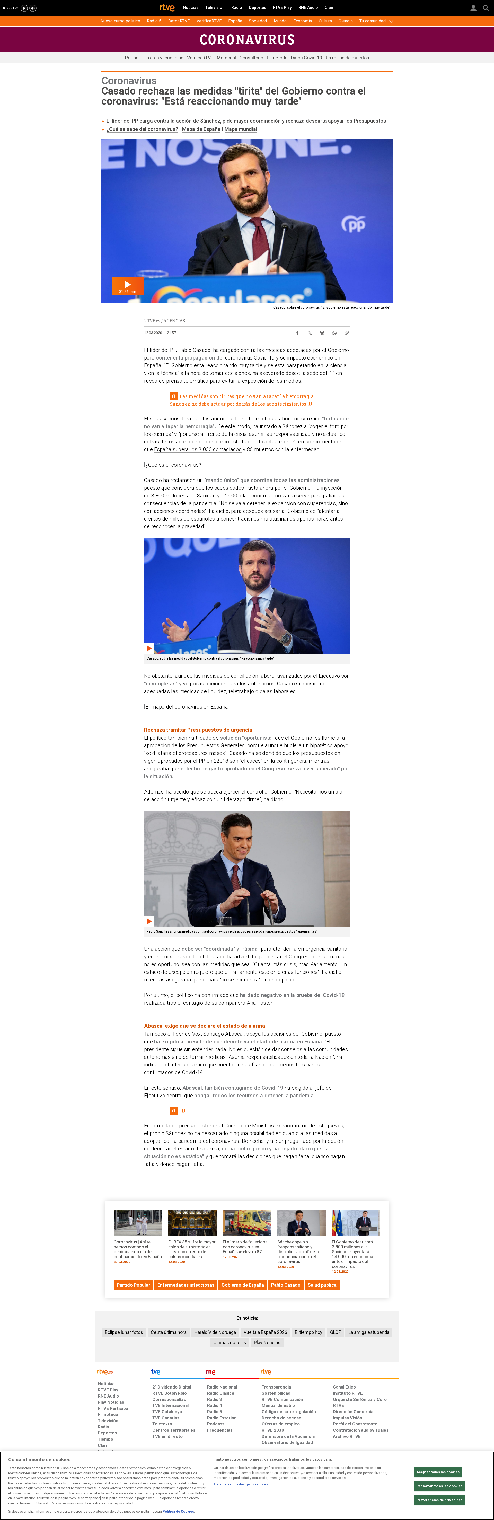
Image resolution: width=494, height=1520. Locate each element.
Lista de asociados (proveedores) (242, 1484)
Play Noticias (267, 1342)
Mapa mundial (241, 129)
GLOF (335, 1332)
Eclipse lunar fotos (124, 1332)
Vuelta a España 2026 (265, 1332)
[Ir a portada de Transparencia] (329, 1373)
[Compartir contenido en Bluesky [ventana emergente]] (322, 331)
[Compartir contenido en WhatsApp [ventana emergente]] (334, 331)
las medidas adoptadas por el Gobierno (303, 350)
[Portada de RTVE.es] (167, 8)
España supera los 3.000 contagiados (198, 449)
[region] (247, 1485)
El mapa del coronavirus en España (187, 707)
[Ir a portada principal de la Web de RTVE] (122, 1371)
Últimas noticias (230, 1342)
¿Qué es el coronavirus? (173, 465)
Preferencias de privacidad (440, 1500)
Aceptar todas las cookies (438, 1472)
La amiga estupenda (368, 1332)
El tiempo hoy (308, 1332)
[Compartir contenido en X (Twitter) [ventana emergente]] (310, 331)
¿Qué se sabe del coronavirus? (142, 129)
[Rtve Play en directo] (24, 8)
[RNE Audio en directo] (33, 8)
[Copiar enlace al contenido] (347, 331)
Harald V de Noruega (215, 1332)
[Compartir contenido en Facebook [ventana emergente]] (297, 331)
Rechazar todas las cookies (439, 1486)
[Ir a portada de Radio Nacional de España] (232, 1373)
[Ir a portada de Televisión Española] (177, 1373)
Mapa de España (201, 129)
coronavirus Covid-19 (250, 358)
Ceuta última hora (169, 1332)
